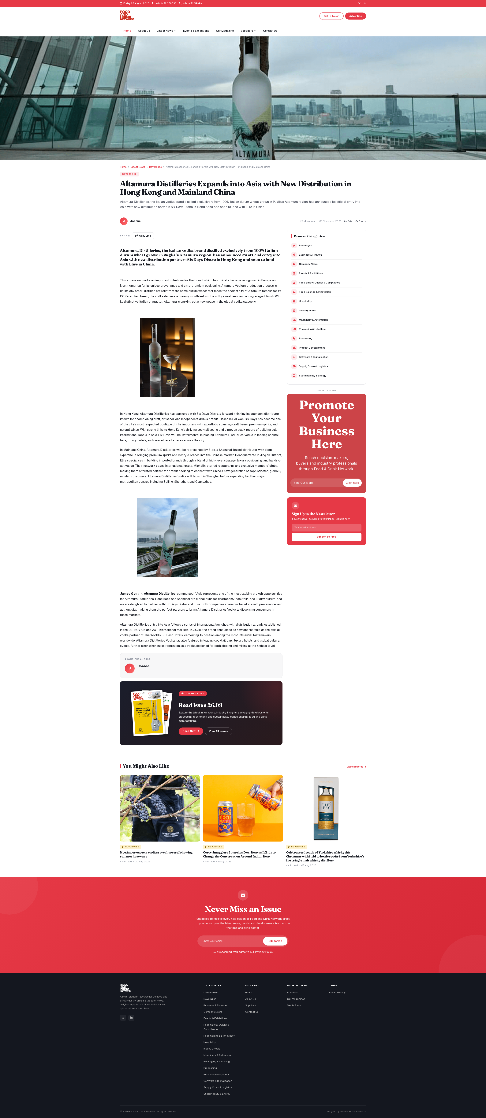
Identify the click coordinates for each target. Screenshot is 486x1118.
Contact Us (270, 30)
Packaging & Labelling (312, 329)
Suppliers (250, 1005)
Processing (305, 338)
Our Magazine (225, 30)
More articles (354, 766)
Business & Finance (310, 254)
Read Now (189, 731)
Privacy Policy (337, 992)
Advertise (355, 16)
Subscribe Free (326, 536)
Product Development (312, 347)
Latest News (138, 166)
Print (351, 221)
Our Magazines (296, 999)
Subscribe (275, 941)
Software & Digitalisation (313, 357)
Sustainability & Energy (312, 375)
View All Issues (218, 731)
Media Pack (294, 1005)
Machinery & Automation (313, 319)
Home (127, 30)
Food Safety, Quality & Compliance (319, 282)
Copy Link (145, 235)
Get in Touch (331, 16)
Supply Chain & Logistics (313, 366)
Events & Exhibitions (196, 30)
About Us (144, 30)
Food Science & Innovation (315, 292)
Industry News (307, 310)
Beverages (155, 166)
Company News (308, 264)
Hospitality (305, 301)
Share (362, 221)
